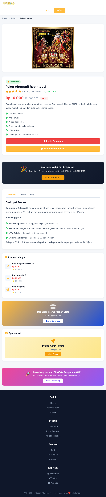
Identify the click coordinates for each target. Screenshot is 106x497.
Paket (13, 18)
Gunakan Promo (53, 178)
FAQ (53, 450)
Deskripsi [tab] (12, 195)
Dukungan (53, 455)
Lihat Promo (53, 354)
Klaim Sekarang (53, 321)
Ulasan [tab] (23, 195)
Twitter (54, 478)
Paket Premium (53, 431)
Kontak (53, 412)
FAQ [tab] (32, 195)
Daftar (59, 10)
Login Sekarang (54, 141)
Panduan (53, 459)
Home (4, 18)
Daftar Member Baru (54, 148)
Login (46, 10)
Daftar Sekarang (53, 381)
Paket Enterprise (53, 436)
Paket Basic (53, 426)
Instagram (54, 473)
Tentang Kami (53, 407)
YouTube (54, 483)
